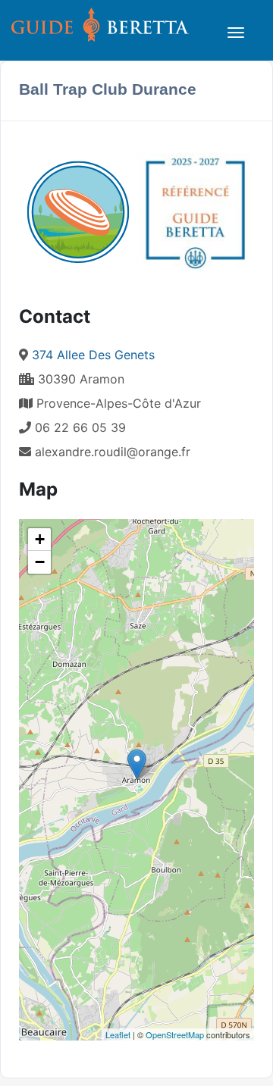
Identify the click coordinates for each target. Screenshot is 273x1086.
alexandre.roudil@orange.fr (112, 451)
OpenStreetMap (175, 1034)
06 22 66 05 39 (78, 427)
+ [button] (40, 539)
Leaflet (117, 1034)
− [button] (40, 561)
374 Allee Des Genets (93, 354)
